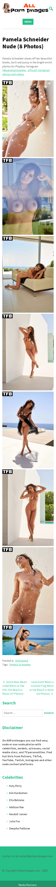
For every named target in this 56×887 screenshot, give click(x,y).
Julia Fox (14, 821)
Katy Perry (15, 786)
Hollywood (21, 660)
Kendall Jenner (18, 814)
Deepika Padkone (19, 828)
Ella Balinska (16, 800)
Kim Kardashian (18, 793)
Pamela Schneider (20, 664)
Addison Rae (16, 807)
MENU (28, 21)
